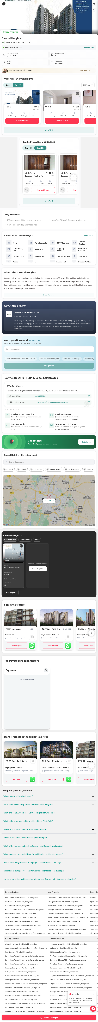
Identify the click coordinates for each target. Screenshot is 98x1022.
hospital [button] (10, 469)
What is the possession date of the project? (20, 359)
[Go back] (3, 3)
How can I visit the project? (49, 359)
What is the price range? (72, 359)
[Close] (93, 994)
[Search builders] (46, 670)
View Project (17, 645)
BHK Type (86, 85)
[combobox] (51, 462)
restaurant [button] (38, 469)
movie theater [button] (73, 469)
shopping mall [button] (55, 469)
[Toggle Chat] (93, 1009)
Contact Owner (22, 121)
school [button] (23, 469)
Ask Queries (49, 365)
